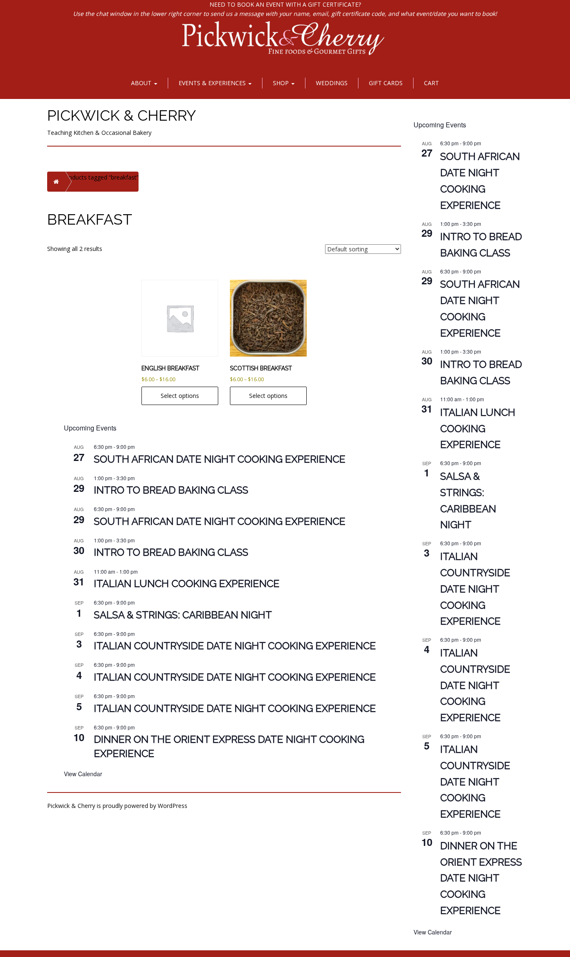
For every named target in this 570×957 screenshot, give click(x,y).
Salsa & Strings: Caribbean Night (183, 615)
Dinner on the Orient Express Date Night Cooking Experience (481, 878)
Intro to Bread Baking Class (171, 490)
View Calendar (83, 774)
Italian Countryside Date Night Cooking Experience (235, 646)
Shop (281, 83)
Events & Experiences (213, 83)
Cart (431, 83)
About (142, 83)
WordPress (172, 806)
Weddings (332, 83)
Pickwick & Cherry (121, 115)
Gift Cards (386, 83)
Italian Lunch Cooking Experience (187, 583)
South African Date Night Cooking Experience (220, 459)
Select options (180, 396)
